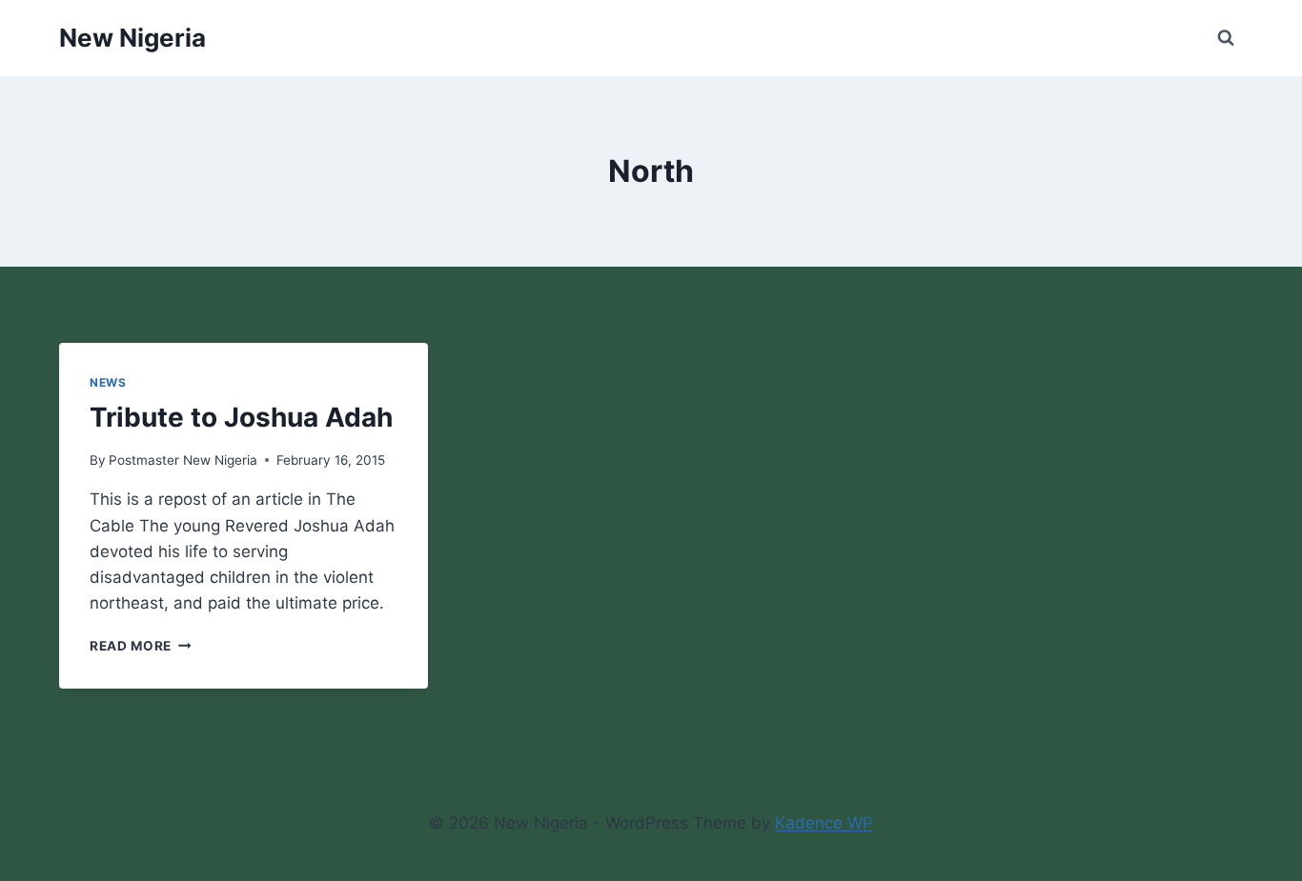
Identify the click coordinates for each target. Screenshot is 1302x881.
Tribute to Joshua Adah (241, 417)
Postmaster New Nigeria (183, 460)
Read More (141, 645)
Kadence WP (824, 822)
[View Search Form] (1226, 38)
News (108, 382)
